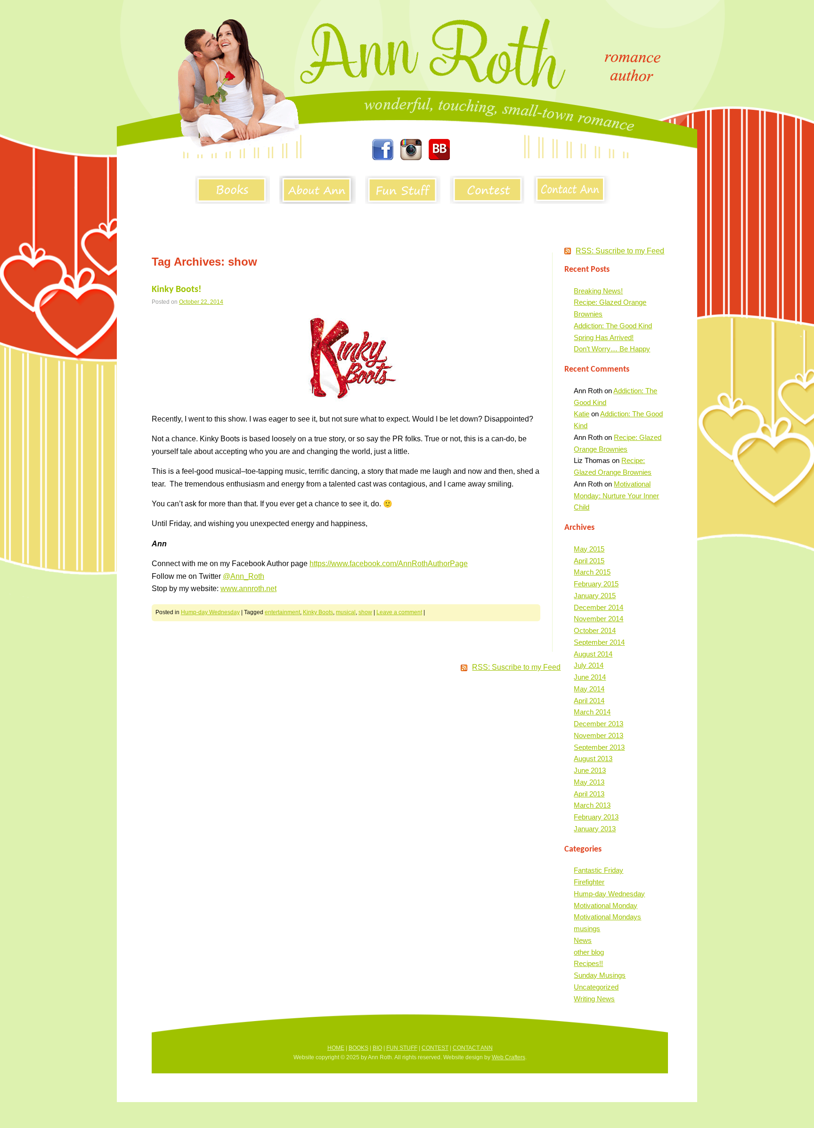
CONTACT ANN (473, 1048)
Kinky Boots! (177, 289)
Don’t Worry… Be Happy (612, 349)
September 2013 (599, 747)
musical (346, 612)
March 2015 (592, 572)
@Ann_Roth (243, 576)
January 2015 (595, 596)
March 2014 (592, 712)
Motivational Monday (605, 905)
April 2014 (589, 701)
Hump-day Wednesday (210, 612)
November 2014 (598, 619)
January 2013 (595, 829)
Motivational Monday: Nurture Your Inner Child (616, 495)
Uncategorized (596, 987)
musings (587, 929)
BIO (377, 1048)
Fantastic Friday (598, 870)
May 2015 (589, 549)
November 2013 (598, 735)
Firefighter (589, 882)
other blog (589, 952)
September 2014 (599, 642)
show (365, 612)
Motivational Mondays (607, 917)
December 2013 (598, 724)
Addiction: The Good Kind (613, 326)
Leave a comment (399, 612)
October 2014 (595, 630)
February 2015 (596, 584)
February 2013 (596, 817)
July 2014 (588, 665)
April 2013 (589, 794)
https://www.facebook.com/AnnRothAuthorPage (388, 564)
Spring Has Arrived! (604, 337)
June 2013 (590, 770)
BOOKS (358, 1048)
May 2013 (589, 782)
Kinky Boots (318, 612)
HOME (335, 1048)
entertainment (282, 612)
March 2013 (592, 805)
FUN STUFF (401, 1048)
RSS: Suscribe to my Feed (620, 251)
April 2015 (589, 561)
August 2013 (593, 759)
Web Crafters (508, 1057)
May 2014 (589, 689)
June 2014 (590, 677)
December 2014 (598, 607)
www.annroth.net (248, 588)
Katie (581, 414)
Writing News (594, 999)
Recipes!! (588, 963)
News (583, 940)
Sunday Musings (600, 975)
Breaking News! (598, 291)
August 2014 (593, 654)
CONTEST (435, 1048)
